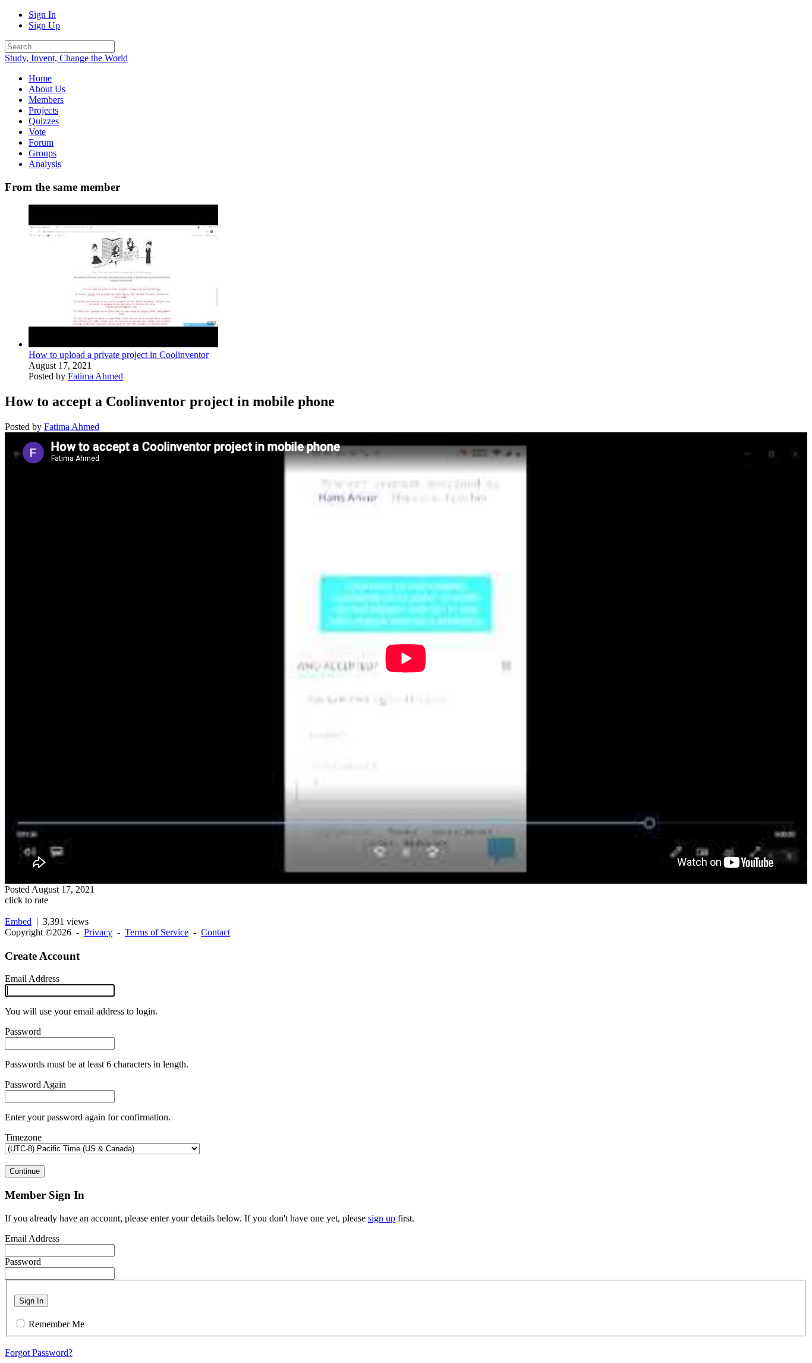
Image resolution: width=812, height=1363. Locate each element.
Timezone (23, 1137)
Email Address (32, 978)
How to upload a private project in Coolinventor (119, 355)
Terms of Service (156, 932)
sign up (381, 1218)
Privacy (98, 932)
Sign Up (44, 25)
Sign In (42, 15)
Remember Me (56, 1324)
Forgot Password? (39, 1353)
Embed (18, 921)
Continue (25, 1171)
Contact (215, 932)
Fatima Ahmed (95, 376)
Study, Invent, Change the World (66, 58)
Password (23, 1031)
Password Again (35, 1084)
